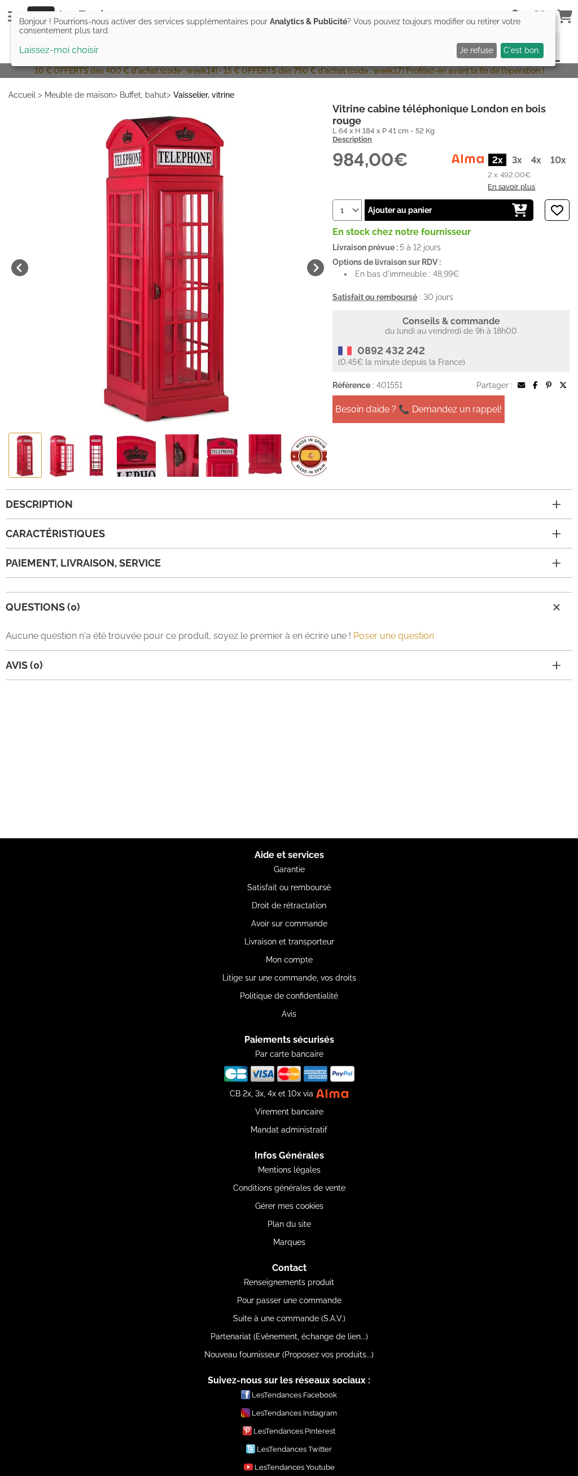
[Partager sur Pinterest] (548, 385)
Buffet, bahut (143, 94)
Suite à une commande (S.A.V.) (289, 1318)
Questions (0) (43, 607)
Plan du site (289, 1224)
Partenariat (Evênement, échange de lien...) (289, 1336)
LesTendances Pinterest (294, 1431)
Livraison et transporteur (289, 941)
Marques (289, 1242)
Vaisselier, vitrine (203, 94)
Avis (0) (24, 665)
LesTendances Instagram (294, 1413)
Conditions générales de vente (289, 1187)
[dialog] (283, 38)
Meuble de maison (79, 94)
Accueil (22, 94)
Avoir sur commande (289, 923)
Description (352, 139)
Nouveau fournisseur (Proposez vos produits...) (289, 1354)
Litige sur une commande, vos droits (289, 977)
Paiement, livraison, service (83, 563)
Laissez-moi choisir (59, 50)
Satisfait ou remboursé (289, 887)
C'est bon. (521, 50)
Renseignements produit (289, 1282)
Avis (289, 1013)
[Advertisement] (289, 759)
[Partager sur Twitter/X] (563, 385)
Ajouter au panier (400, 210)
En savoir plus (511, 186)
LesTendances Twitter (294, 1449)
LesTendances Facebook (294, 1395)
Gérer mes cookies (289, 1206)
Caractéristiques (55, 533)
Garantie (289, 869)
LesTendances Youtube (295, 1467)
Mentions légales (289, 1169)
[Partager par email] (521, 385)
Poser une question (393, 635)
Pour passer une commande (289, 1300)
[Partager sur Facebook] (535, 385)
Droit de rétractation (289, 905)
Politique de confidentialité (289, 995)
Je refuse (476, 50)
